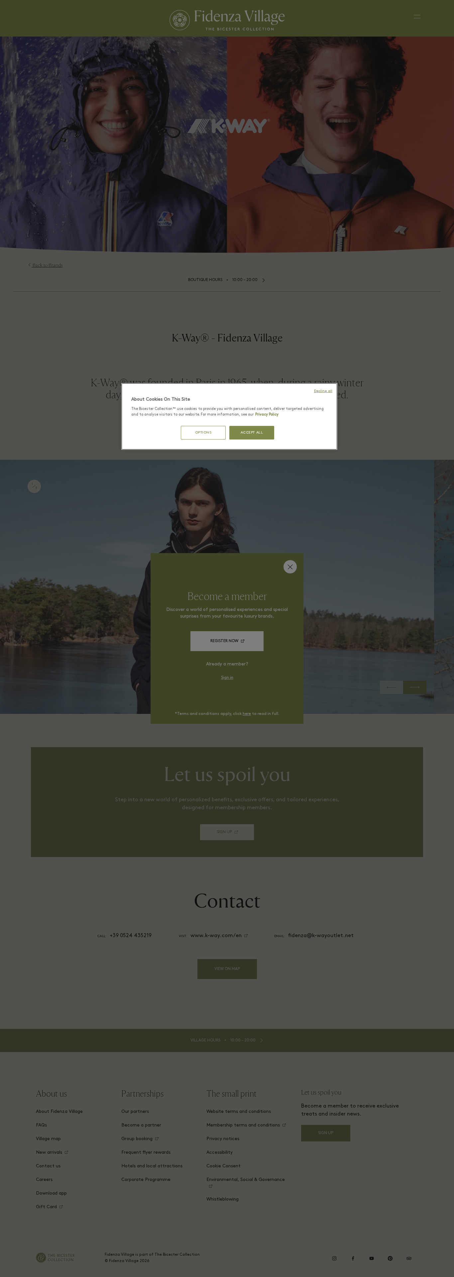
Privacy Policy (267, 415)
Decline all (323, 391)
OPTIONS (203, 433)
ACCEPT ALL (252, 433)
